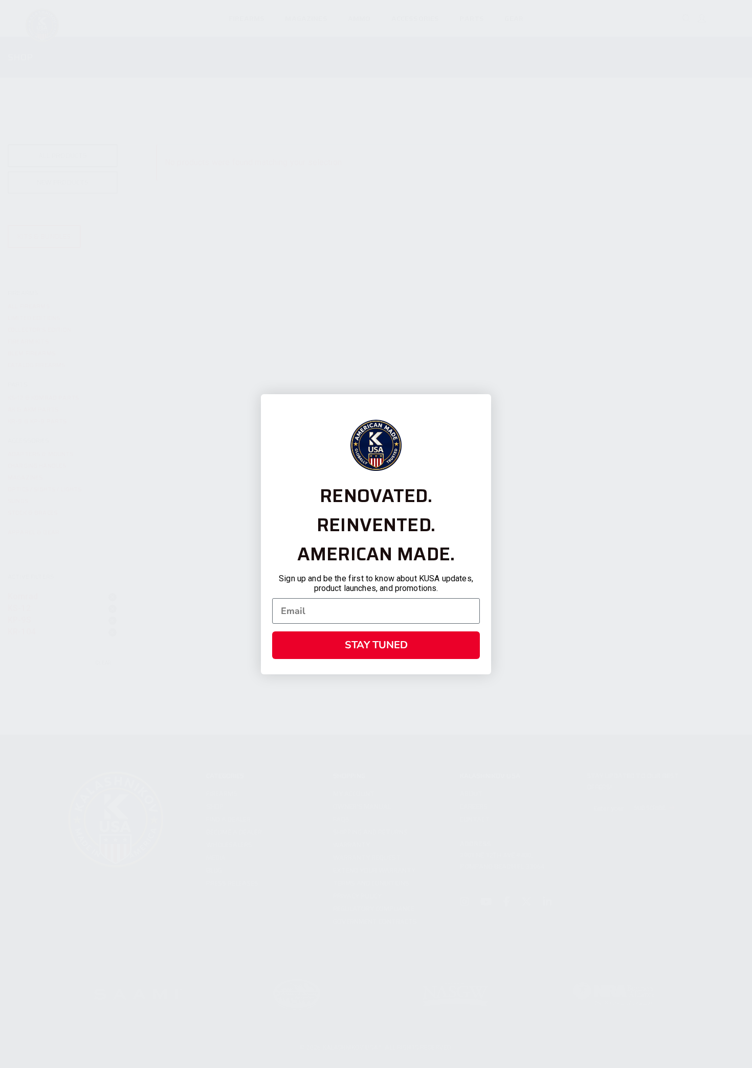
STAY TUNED (376, 645)
